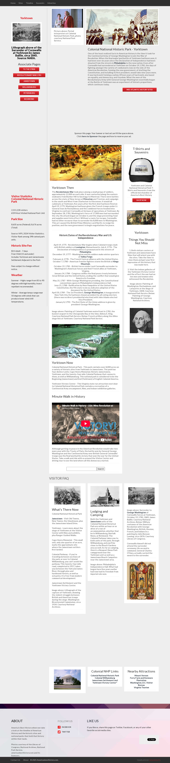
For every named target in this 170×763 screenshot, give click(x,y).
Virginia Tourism (141, 687)
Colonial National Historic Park (105, 675)
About (26, 760)
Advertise (51, 3)
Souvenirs (40, 3)
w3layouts (154, 760)
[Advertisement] (29, 146)
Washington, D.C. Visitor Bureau (141, 683)
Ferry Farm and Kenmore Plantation (141, 679)
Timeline (29, 3)
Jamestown (57, 518)
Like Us (93, 721)
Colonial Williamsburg (105, 678)
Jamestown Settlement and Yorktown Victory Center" (105, 681)
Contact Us (15, 760)
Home (13, 3)
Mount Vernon (141, 675)
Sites (21, 3)
